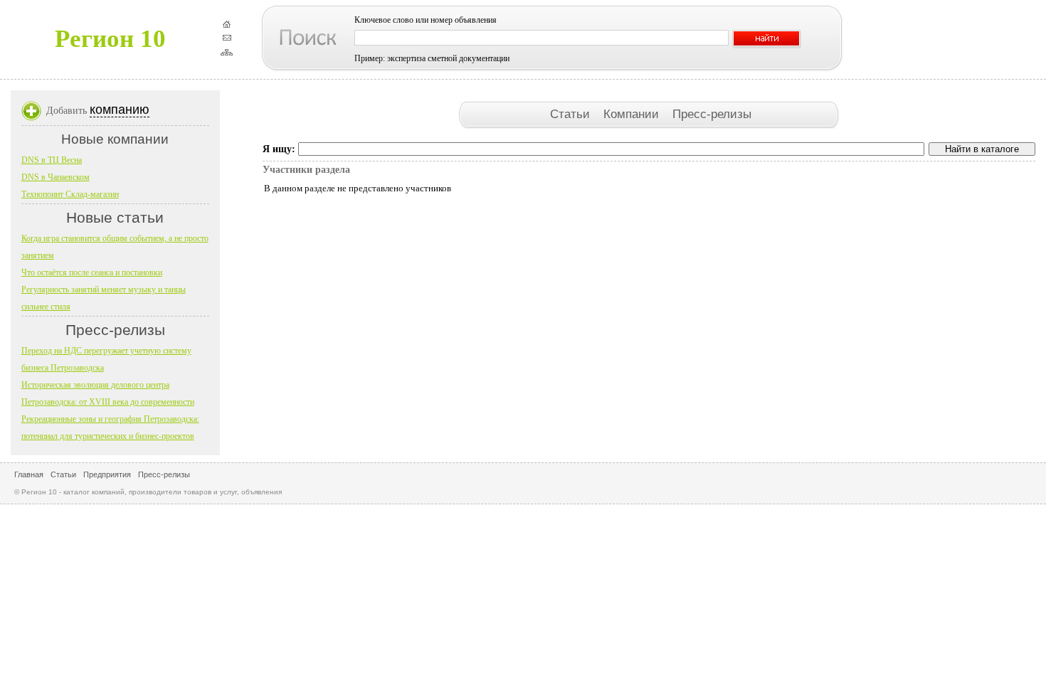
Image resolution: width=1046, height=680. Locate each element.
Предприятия (107, 474)
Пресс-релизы (711, 114)
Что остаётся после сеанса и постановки (91, 272)
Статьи (571, 114)
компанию (119, 109)
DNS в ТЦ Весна (51, 160)
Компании (632, 114)
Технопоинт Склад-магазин (70, 194)
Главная (28, 474)
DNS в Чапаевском (55, 177)
